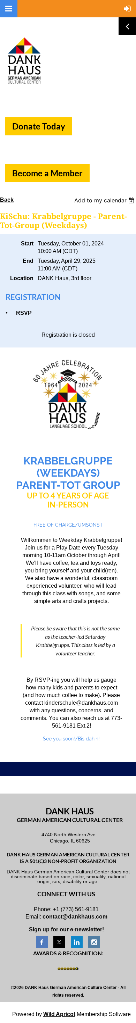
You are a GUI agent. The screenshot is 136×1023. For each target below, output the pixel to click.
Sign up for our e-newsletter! (66, 929)
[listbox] (105, 200)
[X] (59, 942)
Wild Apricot (59, 1014)
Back (7, 200)
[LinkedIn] (77, 942)
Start (27, 243)
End (28, 261)
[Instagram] (94, 942)
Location (21, 278)
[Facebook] (42, 942)
